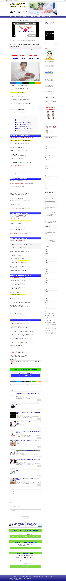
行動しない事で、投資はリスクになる (22, 126)
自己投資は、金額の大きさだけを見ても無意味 (24, 128)
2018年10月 (46, 269)
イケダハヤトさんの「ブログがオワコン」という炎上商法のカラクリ (28, 413)
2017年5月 (46, 307)
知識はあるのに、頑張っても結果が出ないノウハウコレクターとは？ (28, 441)
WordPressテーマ (33, 16)
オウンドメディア (47, 179)
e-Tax (48, 313)
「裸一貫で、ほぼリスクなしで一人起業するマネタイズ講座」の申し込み (25, 536)
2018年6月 (46, 278)
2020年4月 (46, 251)
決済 (45, 186)
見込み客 (54, 332)
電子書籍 (46, 188)
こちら (46, 103)
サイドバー (48, 322)
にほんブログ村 (47, 24)
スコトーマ (52, 322)
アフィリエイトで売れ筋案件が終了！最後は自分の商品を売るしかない (28, 404)
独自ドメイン (47, 170)
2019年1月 (46, 262)
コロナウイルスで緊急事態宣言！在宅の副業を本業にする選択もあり (50, 215)
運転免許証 (48, 333)
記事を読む (39, 409)
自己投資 (52, 332)
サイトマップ (55, 0)
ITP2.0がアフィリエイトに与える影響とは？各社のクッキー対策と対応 (28, 451)
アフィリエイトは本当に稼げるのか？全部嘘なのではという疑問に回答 (28, 479)
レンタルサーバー (47, 168)
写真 (52, 328)
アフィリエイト (12, 385)
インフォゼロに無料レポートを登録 (50, 232)
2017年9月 (46, 298)
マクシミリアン (39, 387)
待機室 (49, 330)
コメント (35, 387)
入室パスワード (50, 328)
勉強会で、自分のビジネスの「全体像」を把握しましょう (26, 130)
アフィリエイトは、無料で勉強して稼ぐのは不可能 (25, 120)
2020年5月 (46, 249)
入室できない (46, 328)
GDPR (50, 313)
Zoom (45, 157)
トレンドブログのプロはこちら (50, 201)
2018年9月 (46, 271)
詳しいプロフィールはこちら (49, 93)
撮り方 (54, 330)
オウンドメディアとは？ (26, 16)
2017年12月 (46, 291)
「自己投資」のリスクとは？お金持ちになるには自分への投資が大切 (28, 460)
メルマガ (46, 184)
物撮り (46, 332)
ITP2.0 (52, 313)
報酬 (47, 330)
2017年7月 (46, 302)
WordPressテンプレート (48, 159)
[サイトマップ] (53, 0)
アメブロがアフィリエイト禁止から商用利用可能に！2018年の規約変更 (28, 432)
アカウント (53, 317)
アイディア (49, 317)
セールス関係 (47, 146)
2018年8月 (46, 273)
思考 (20, 462)
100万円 (32, 385)
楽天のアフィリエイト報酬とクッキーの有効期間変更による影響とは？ (28, 469)
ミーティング (52, 325)
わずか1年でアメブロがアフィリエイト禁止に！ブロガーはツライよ (27, 394)
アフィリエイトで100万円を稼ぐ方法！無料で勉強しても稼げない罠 (25, 45)
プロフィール (14, 16)
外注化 (46, 148)
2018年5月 (46, 280)
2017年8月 (46, 300)
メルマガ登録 (19, 16)
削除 (54, 328)
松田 (45, 233)
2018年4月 (46, 282)
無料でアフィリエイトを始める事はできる (23, 122)
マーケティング (47, 164)
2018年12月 (46, 264)
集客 (45, 175)
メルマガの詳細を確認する (25, 566)
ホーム (10, 16)
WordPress (47, 315)
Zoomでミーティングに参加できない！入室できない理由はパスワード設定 (51, 218)
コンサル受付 (44, 16)
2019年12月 (46, 253)
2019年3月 (46, 258)
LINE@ (54, 313)
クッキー (52, 320)
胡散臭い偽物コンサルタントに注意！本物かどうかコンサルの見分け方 (28, 422)
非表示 (27, 117)
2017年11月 (46, 293)
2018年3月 (46, 284)
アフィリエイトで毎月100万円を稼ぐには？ (23, 124)
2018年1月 (46, 289)
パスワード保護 (49, 324)
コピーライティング (48, 155)
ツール (46, 166)
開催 (50, 333)
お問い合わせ (48, 16)
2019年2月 (46, 260)
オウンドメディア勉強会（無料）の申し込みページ (19, 338)
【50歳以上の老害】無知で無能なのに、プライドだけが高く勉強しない (50, 212)
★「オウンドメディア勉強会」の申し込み (25, 375)
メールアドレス (20, 562)
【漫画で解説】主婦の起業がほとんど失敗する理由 (50, 208)
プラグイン (52, 324)
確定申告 (48, 332)
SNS (45, 173)
